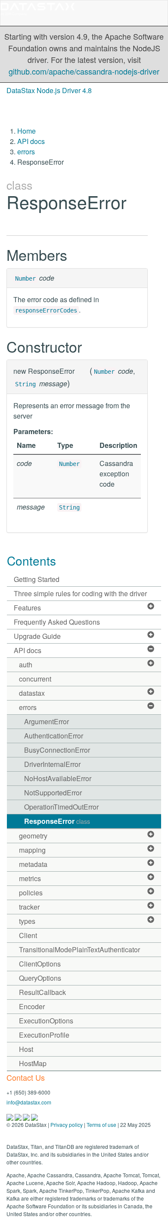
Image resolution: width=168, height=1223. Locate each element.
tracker (29, 907)
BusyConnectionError (57, 750)
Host (26, 1049)
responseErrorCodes (46, 310)
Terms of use (101, 1124)
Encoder (32, 1006)
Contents (31, 560)
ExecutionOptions (46, 1021)
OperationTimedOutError (61, 807)
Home (26, 131)
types (27, 921)
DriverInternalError (52, 764)
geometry (33, 836)
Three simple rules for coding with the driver (80, 593)
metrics (30, 878)
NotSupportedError (53, 793)
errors (26, 151)
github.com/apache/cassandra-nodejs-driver (84, 71)
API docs (31, 141)
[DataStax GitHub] (34, 1116)
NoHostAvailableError (57, 778)
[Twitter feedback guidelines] (27, 1116)
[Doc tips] (19, 1116)
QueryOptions (40, 978)
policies (31, 893)
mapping (32, 850)
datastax (32, 693)
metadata (33, 864)
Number (25, 278)
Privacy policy (66, 1124)
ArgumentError (46, 721)
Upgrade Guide (37, 636)
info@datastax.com (28, 1102)
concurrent (35, 679)
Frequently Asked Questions (57, 622)
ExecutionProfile (44, 1035)
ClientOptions (40, 964)
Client (28, 935)
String (25, 384)
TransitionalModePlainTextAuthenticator (79, 949)
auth (25, 664)
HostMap (33, 1063)
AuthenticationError (53, 736)
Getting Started (36, 579)
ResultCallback (42, 992)
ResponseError (57, 821)
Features (27, 608)
